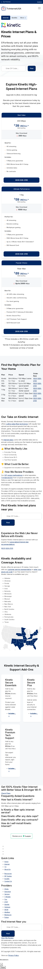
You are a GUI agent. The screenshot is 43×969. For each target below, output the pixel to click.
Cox (5, 899)
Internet (6, 18)
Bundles (14, 18)
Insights (7, 879)
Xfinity (6, 889)
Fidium (6, 917)
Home (6, 862)
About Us (7, 869)
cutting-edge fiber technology (17, 424)
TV (5, 867)
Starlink (6, 904)
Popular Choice (21, 263)
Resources (8, 873)
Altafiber (7, 912)
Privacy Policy (13, 955)
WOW (6, 909)
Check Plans (5, 793)
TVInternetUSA (7, 478)
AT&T (6, 902)
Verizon (7, 894)
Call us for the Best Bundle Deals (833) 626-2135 (21, 836)
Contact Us (8, 881)
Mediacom (8, 915)
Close (3, 968)
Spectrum (7, 891)
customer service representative (19, 569)
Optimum (7, 907)
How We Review (7, 938)
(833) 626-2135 (21, 180)
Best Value (22, 115)
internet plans (8, 440)
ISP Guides (8, 876)
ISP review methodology (13, 475)
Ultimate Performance (21, 189)
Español (39, 2)
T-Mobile (7, 897)
